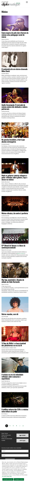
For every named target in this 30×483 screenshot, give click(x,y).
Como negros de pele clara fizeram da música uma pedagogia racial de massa (15, 34)
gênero (19, 253)
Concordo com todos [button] (7, 479)
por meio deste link (7, 476)
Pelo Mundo (4, 436)
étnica (22, 253)
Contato (3, 440)
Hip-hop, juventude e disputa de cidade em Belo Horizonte (13, 280)
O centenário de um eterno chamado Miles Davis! (14, 70)
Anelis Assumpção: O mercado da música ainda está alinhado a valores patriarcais (14, 106)
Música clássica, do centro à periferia (15, 213)
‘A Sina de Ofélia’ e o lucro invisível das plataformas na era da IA (14, 344)
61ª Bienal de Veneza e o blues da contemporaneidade (13, 246)
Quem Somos (5, 433)
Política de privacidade (7, 438)
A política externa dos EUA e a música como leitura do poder (15, 410)
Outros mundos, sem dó (10, 314)
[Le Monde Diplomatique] (11, 4)
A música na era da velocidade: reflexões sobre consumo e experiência (12, 376)
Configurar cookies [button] (19, 479)
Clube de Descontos (6, 435)
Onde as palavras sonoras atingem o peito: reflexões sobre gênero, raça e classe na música (14, 177)
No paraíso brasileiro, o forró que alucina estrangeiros (13, 140)
